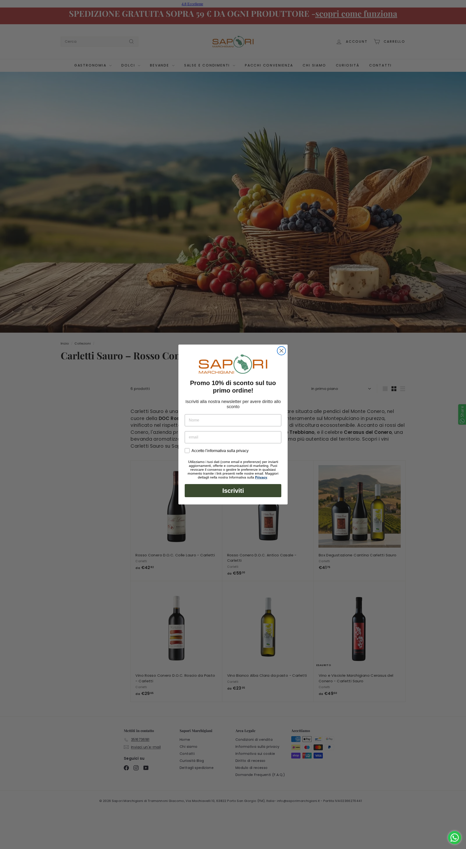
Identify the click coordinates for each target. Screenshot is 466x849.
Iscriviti (233, 490)
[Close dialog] (281, 350)
